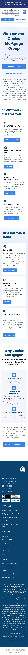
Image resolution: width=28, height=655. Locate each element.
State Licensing (7, 567)
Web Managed (18, 651)
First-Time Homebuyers (10, 517)
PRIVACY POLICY (21, 589)
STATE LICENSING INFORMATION (18, 591)
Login (3, 554)
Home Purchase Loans (9, 521)
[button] (24, 12)
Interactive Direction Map (14, 640)
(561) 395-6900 (7, 486)
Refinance (5, 536)
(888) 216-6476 (7, 488)
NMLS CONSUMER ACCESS (18, 593)
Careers (4, 570)
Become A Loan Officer (10, 574)
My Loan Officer (7, 540)
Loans (4, 543)
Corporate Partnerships (10, 563)
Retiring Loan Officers (9, 578)
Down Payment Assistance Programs (11, 525)
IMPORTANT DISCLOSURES (9, 589)
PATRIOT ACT (5, 591)
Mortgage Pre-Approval (10, 514)
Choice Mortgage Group (14, 633)
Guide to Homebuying (9, 510)
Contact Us (5, 550)
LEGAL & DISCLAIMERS (9, 592)
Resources (5, 547)
